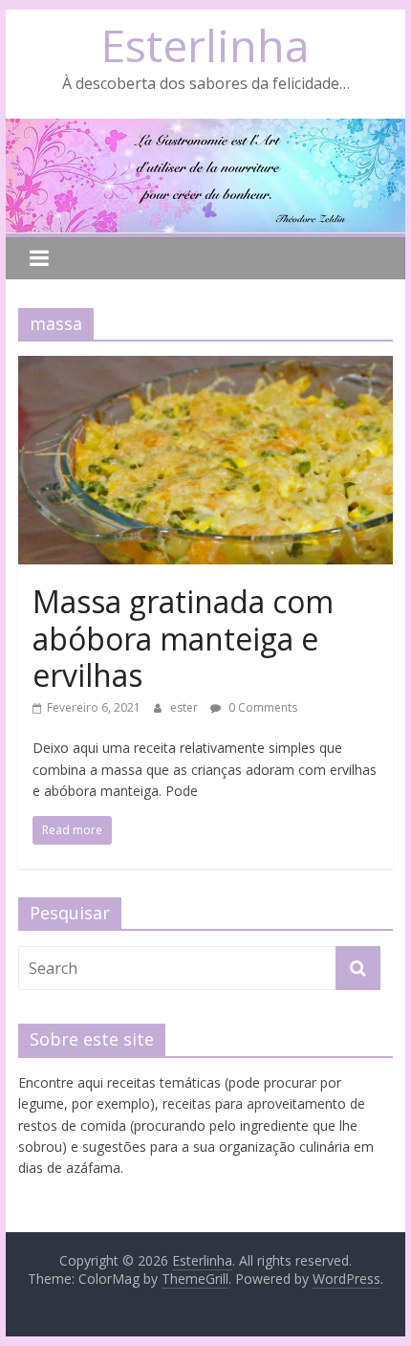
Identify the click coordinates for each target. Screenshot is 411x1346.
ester (185, 707)
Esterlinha (205, 45)
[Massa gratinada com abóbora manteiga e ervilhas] (205, 367)
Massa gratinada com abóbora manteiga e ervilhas (183, 638)
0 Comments (261, 707)
